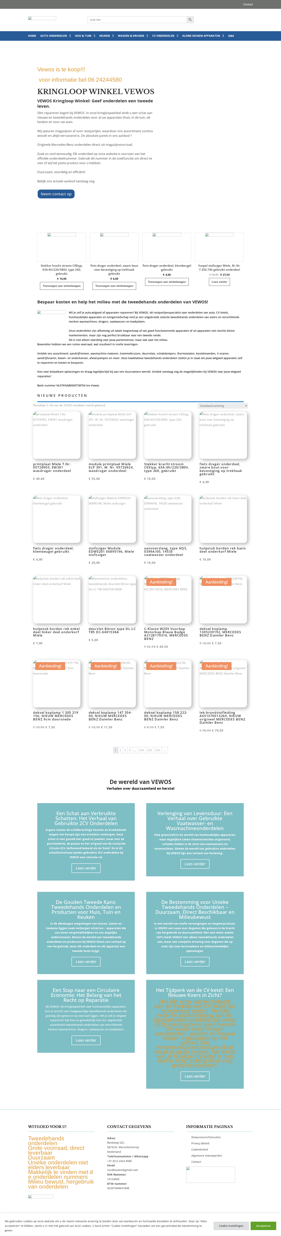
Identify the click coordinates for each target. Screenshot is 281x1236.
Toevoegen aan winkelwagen (62, 285)
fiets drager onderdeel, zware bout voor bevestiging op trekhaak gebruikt (62, 269)
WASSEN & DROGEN (131, 35)
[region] (140, 1224)
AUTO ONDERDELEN (53, 35)
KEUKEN (104, 35)
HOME (32, 35)
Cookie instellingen (231, 1226)
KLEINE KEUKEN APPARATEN (201, 35)
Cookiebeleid (199, 1149)
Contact (248, 4)
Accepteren (263, 1226)
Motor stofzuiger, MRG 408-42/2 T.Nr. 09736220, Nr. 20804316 (219, 267)
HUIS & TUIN (83, 35)
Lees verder (167, 281)
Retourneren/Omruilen (206, 1137)
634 (141, 750)
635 (149, 750)
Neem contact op (56, 193)
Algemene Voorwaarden (206, 1155)
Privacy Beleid (200, 1143)
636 (157, 750)
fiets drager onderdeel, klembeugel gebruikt (114, 267)
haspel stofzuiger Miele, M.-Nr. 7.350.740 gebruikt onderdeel (167, 267)
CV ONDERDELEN (163, 35)
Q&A (231, 35)
